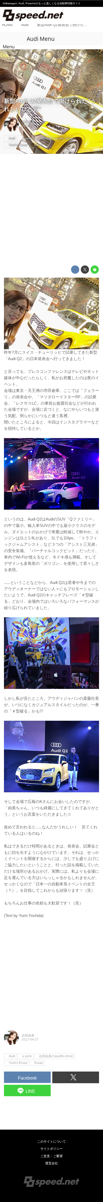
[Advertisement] (51, 209)
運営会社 (51, 1163)
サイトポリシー (51, 1149)
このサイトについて (51, 1141)
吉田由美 (28, 122)
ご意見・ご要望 (51, 1156)
